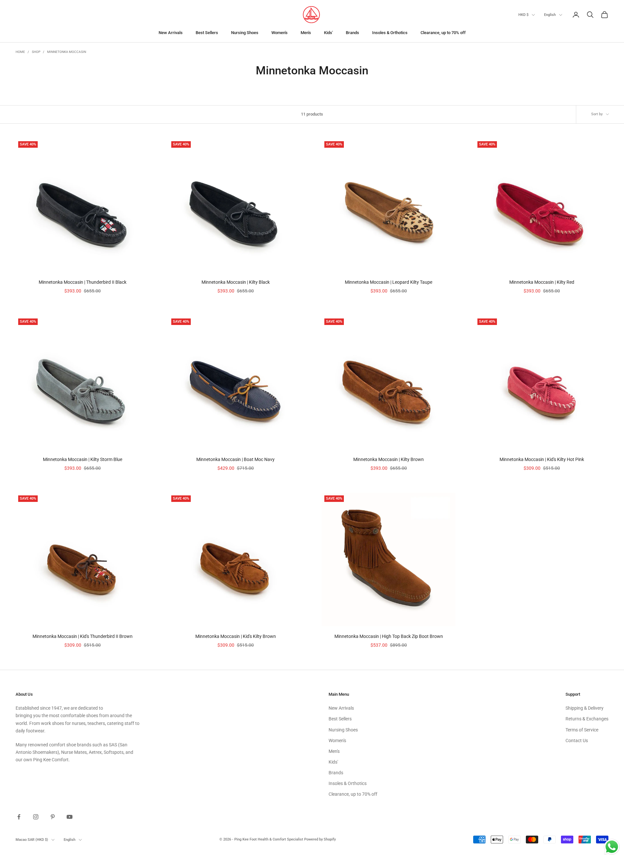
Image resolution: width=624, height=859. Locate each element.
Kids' (328, 32)
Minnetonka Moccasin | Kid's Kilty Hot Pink (542, 459)
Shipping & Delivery (585, 708)
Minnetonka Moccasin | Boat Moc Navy (235, 459)
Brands (352, 32)
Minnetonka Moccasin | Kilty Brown (388, 459)
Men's (306, 32)
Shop (36, 52)
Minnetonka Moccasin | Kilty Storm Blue (82, 459)
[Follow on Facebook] (19, 817)
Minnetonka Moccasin (66, 52)
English (550, 15)
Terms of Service (582, 729)
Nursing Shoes (244, 32)
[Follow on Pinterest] (52, 817)
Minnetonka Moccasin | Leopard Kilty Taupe (388, 282)
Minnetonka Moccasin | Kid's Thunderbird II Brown (82, 636)
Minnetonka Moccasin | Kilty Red (541, 282)
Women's (279, 32)
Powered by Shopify (320, 839)
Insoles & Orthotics (390, 32)
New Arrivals (171, 32)
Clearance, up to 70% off (443, 32)
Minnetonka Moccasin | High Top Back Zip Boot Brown (388, 636)
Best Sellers (207, 32)
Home (20, 52)
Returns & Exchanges (587, 718)
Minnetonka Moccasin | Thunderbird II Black (82, 282)
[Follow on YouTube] (69, 817)
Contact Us (577, 740)
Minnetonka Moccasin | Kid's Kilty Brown (235, 636)
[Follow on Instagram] (35, 817)
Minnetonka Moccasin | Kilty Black (236, 282)
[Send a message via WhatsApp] (612, 847)
